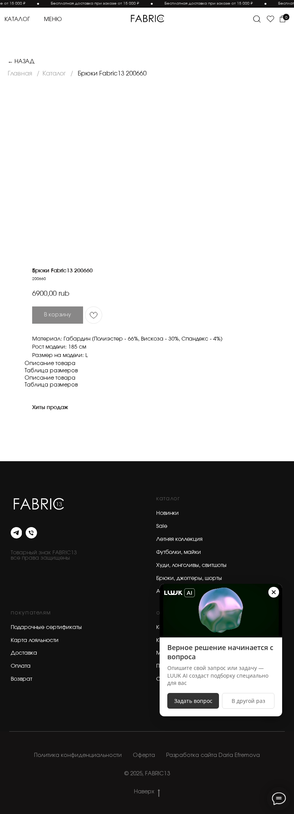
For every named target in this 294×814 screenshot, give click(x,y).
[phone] (31, 533)
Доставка (24, 653)
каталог (17, 19)
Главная (20, 73)
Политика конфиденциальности (78, 755)
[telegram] (16, 533)
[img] (147, 18)
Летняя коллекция (179, 539)
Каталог (54, 73)
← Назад (21, 61)
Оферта (144, 755)
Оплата (21, 666)
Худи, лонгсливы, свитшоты (191, 565)
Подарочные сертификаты (46, 627)
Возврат (21, 679)
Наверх (144, 791)
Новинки (167, 513)
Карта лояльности (35, 640)
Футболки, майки (178, 552)
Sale (161, 526)
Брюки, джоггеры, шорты (189, 578)
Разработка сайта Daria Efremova (213, 755)
